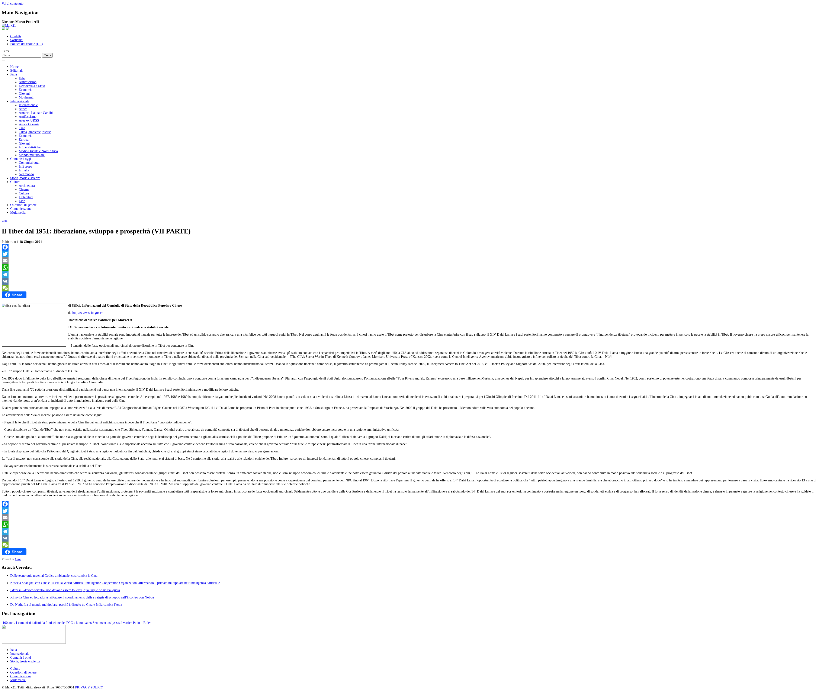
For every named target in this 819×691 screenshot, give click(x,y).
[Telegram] (409, 274)
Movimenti (26, 97)
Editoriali (16, 70)
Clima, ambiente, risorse (35, 132)
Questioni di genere (23, 205)
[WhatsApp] (409, 267)
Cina (22, 128)
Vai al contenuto (12, 3)
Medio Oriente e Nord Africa (38, 151)
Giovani (24, 93)
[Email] (409, 260)
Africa (23, 109)
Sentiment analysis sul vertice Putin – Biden (122, 622)
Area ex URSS (29, 120)
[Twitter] (409, 254)
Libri (22, 201)
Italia (13, 74)
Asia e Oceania (29, 124)
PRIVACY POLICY (89, 687)
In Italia (24, 170)
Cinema (24, 189)
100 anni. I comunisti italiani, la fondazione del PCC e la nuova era (47, 622)
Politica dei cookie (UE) (26, 44)
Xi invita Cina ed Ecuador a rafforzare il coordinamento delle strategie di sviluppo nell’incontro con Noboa (82, 597)
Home (14, 66)
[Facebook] (409, 247)
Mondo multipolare (32, 155)
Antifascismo (27, 82)
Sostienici (16, 40)
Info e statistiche (30, 147)
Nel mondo (26, 174)
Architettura (27, 185)
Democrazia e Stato (32, 86)
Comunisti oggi (20, 159)
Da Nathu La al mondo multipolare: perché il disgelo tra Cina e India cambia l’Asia (66, 604)
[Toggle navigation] (3, 60)
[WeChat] (409, 288)
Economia (25, 89)
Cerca (6, 51)
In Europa (25, 166)
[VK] (409, 281)
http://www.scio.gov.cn (87, 312)
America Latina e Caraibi (36, 112)
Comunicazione (20, 208)
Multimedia (18, 212)
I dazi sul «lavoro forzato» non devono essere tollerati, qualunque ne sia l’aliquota (65, 590)
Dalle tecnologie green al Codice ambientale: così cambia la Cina (53, 575)
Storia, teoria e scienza (25, 178)
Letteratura (26, 197)
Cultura (15, 182)
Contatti (15, 36)
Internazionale (19, 101)
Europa (24, 139)
